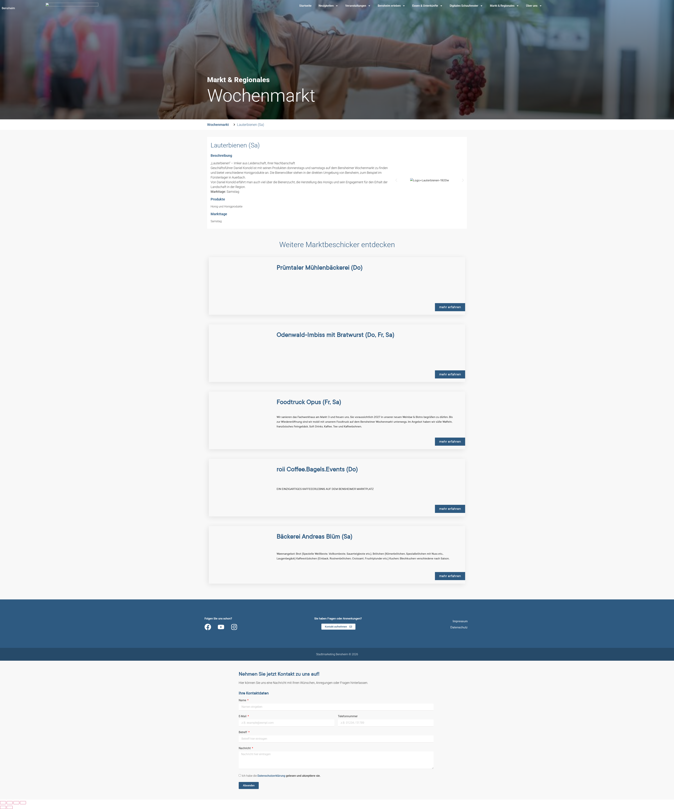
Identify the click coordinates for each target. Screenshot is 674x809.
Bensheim (8, 8)
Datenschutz (459, 627)
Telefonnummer (348, 716)
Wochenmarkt (218, 125)
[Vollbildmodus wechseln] (10, 802)
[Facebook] (207, 627)
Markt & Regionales (502, 5)
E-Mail (243, 716)
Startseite (305, 5)
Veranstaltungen (355, 5)
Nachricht (245, 748)
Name (243, 700)
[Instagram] (234, 627)
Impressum (460, 621)
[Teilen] (16, 802)
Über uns (531, 5)
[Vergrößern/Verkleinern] (3, 802)
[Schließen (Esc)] (23, 802)
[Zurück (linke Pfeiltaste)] (3, 807)
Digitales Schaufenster (464, 5)
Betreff (243, 732)
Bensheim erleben (389, 5)
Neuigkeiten (326, 5)
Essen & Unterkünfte (425, 5)
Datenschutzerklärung (271, 775)
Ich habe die (281, 775)
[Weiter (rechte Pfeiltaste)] (10, 807)
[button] (396, 180)
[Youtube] (221, 627)
